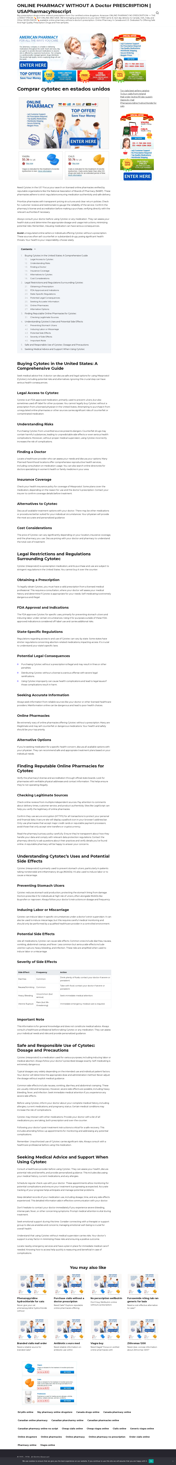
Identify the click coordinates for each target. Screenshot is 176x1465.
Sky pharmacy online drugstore (54, 1412)
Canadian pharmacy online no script (38, 1428)
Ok (151, 1461)
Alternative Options (39, 309)
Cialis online (119, 1428)
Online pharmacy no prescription (107, 1437)
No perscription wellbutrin (106, 1298)
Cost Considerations (39, 278)
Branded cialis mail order (32, 1343)
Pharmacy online (27, 1445)
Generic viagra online (142, 1428)
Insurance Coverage (39, 271)
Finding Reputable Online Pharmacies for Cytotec (50, 313)
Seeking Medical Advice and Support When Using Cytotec (55, 349)
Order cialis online (139, 1437)
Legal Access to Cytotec (41, 259)
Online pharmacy (75, 1437)
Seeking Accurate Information (44, 301)
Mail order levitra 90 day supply (136, 97)
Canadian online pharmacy (33, 1420)
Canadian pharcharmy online (67, 1420)
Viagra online (47, 1445)
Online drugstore (27, 1437)
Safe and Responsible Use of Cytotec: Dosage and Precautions (57, 345)
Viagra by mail (127, 100)
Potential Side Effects (40, 333)
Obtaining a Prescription (42, 286)
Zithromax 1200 (136, 1343)
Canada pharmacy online (117, 1412)
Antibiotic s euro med (67, 1343)
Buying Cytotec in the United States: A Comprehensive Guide (56, 255)
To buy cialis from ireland (133, 94)
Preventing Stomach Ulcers (43, 325)
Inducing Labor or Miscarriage (44, 329)
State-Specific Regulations (43, 294)
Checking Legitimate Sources (44, 317)
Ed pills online (25, 1412)
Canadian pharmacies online (103, 1420)
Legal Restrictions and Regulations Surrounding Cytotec (54, 282)
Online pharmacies (51, 1437)
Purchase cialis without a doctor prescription (69, 1300)
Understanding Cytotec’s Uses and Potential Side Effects (54, 321)
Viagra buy (97, 1343)
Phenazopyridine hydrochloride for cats (30, 1300)
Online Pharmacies (39, 305)
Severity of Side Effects (41, 337)
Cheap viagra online (98, 1428)
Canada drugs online (87, 1412)
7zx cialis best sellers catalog (134, 90)
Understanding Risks (40, 263)
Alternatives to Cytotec (41, 274)
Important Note (38, 340)
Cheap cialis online (72, 1428)
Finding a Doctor (38, 267)
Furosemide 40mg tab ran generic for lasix (142, 1300)
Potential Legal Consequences (45, 298)
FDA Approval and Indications (44, 290)
